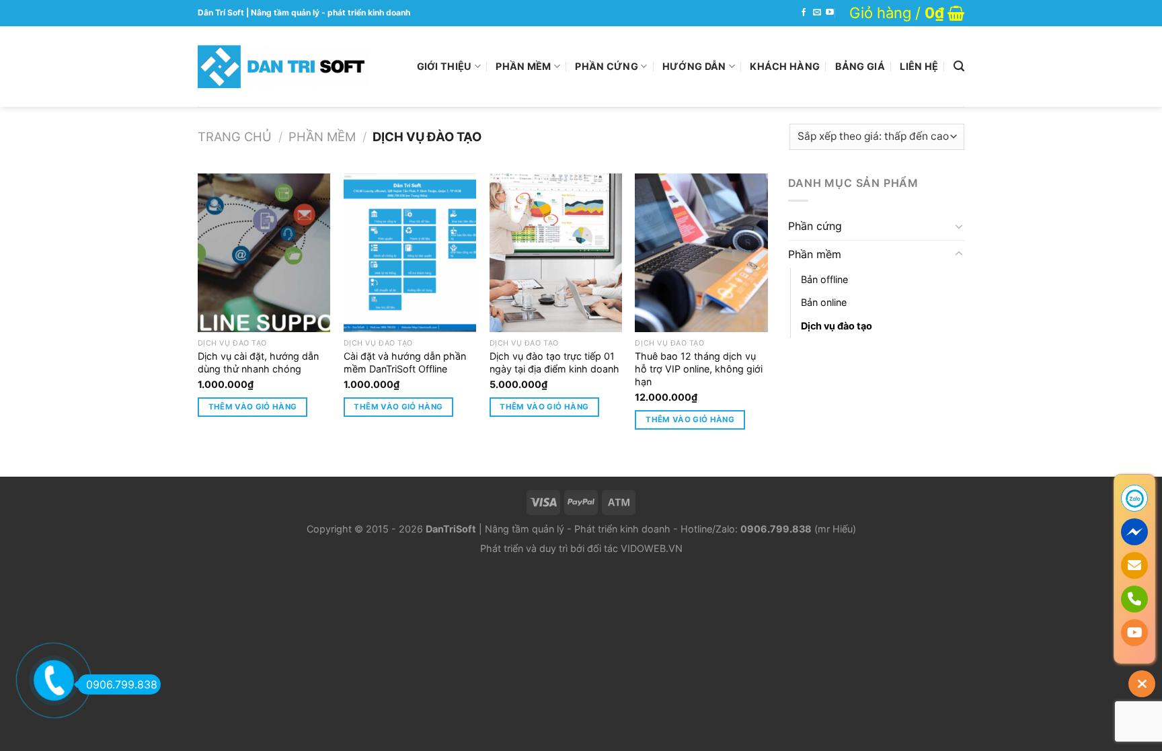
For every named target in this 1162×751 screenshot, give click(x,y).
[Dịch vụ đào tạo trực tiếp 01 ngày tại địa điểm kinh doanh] (556, 252)
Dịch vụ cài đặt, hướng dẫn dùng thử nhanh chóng (258, 362)
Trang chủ (235, 136)
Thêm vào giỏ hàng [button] (252, 406)
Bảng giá (860, 66)
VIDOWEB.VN (652, 548)
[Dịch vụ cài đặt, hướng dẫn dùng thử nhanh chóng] (264, 252)
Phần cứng (606, 66)
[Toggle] (959, 226)
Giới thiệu (444, 66)
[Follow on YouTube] (830, 12)
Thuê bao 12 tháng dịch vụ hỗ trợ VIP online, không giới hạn (699, 368)
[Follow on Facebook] (804, 12)
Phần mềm (523, 66)
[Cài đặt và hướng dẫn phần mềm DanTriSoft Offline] (410, 252)
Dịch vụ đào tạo (836, 325)
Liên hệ (919, 66)
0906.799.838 (121, 684)
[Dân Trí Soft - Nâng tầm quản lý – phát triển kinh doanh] (283, 66)
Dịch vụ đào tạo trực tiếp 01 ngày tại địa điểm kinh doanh (554, 362)
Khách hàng (785, 66)
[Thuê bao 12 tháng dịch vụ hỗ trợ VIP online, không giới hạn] (701, 252)
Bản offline (824, 279)
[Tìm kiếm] (959, 66)
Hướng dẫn (694, 66)
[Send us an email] (817, 12)
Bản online (824, 302)
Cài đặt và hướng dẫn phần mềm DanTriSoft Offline (405, 362)
